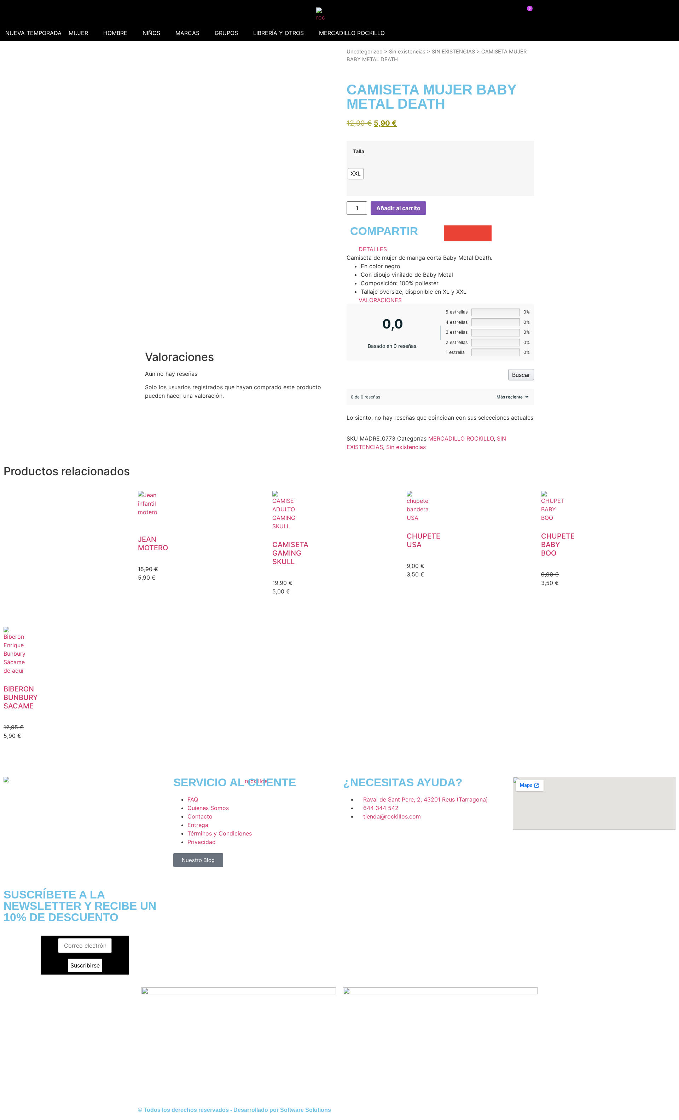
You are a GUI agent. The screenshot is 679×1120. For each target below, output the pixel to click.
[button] (82, 33)
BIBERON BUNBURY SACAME (21, 697)
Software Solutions (305, 1110)
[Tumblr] (410, 836)
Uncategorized (365, 51)
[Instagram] (371, 836)
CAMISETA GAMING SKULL (290, 553)
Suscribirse (85, 965)
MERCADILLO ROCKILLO (461, 438)
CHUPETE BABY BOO (558, 544)
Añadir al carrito (398, 208)
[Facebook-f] (352, 836)
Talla (358, 151)
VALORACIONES (380, 300)
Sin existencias (407, 51)
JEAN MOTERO (153, 543)
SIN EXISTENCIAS (453, 51)
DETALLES (373, 249)
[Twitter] (391, 836)
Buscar (521, 374)
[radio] (355, 173)
